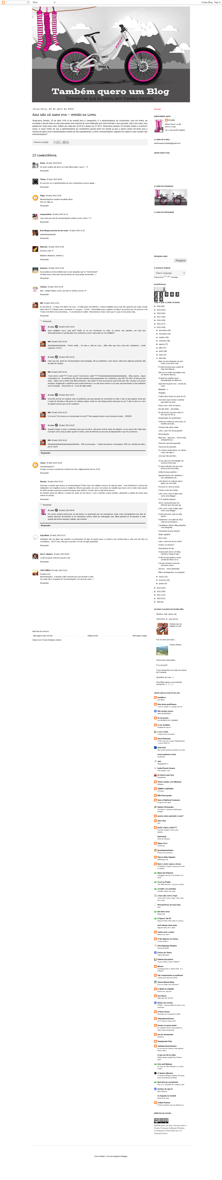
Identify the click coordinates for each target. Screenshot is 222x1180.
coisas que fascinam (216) (167, 978)
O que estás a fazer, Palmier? (168, 962)
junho (161, 351)
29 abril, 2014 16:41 (59, 440)
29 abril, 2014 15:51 (59, 372)
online (157, 109)
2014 (159, 327)
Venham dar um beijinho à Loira (176, 625)
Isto (158, 823)
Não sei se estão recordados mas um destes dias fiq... (171, 373)
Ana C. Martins (46, 554)
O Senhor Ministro (165, 1073)
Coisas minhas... (176, 645)
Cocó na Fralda (163, 882)
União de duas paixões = (168, 472)
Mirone (160, 966)
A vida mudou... (163, 941)
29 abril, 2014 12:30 (56, 268)
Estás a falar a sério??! (167, 828)
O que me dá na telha (166, 1055)
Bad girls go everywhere (167, 1082)
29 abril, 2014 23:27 (57, 535)
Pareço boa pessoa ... (165, 853)
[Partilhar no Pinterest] (67, 142)
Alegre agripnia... (165, 534)
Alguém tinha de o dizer (166, 927)
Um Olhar (160, 700)
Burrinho (160, 1037)
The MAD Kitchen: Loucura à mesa (170, 884)
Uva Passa (161, 996)
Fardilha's (161, 697)
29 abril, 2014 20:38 (54, 463)
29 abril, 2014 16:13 (59, 412)
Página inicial (93, 636)
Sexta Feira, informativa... (166, 660)
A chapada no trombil (166, 1096)
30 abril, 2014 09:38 (61, 554)
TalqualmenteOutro (165, 1019)
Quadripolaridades (165, 850)
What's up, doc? (163, 934)
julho (161, 348)
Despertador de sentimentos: (169, 418)
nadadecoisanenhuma (166, 1046)
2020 (159, 306)
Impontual (161, 836)
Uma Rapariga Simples (167, 946)
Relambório (161, 777)
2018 (159, 313)
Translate (174, 277)
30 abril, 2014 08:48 (66, 510)
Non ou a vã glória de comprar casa (170, 1084)
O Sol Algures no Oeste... (168, 939)
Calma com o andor (165, 932)
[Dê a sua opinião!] (58, 142)
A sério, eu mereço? (166, 545)
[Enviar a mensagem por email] (55, 142)
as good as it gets (164, 802)
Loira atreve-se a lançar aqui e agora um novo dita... (170, 482)
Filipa (42, 196)
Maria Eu (43, 247)
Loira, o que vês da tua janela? (170, 431)
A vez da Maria (163, 725)
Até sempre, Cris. (163, 770)
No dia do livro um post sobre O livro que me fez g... (170, 413)
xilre (159, 761)
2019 (159, 310)
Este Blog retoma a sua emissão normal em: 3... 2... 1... (169, 683)
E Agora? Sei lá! (164, 918)
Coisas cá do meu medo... (168, 490)
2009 (159, 602)
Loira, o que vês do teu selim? (170, 541)
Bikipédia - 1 (163, 389)
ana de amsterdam (165, 1034)
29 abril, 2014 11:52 (77, 231)
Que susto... (163, 538)
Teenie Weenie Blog (165, 982)
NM (41, 303)
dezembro (163, 330)
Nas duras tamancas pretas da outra (171, 750)
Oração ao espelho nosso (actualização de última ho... (170, 379)
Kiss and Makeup (164, 1064)
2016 (159, 320)
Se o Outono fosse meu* (166, 1021)
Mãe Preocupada (164, 795)
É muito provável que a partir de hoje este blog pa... (170, 368)
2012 (159, 591)
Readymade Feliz (164, 1041)
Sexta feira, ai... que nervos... (167, 619)
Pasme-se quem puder (167, 1025)
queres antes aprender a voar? (170, 816)
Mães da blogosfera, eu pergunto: (171, 572)
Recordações (163, 434)
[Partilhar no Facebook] (64, 142)
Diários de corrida (165, 1003)
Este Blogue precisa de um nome (54, 231)
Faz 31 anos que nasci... (166, 640)
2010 (159, 598)
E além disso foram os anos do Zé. (172, 396)
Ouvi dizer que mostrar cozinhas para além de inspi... (171, 401)
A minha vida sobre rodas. (168, 427)
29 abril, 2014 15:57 (66, 395)
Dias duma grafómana (166, 704)
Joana (42, 463)
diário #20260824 (164, 713)
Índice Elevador (163, 955)
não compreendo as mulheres (170, 975)
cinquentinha (46, 214)
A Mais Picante (163, 1103)
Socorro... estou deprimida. (169, 569)
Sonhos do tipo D (165, 1089)
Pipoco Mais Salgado (166, 857)
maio (161, 355)
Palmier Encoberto (165, 959)
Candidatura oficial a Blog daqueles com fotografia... (172, 526)
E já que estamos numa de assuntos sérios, (168, 564)
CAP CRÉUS (45, 570)
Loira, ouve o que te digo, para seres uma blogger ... (170, 495)
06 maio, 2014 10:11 (59, 570)
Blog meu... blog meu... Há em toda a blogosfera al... (172, 439)
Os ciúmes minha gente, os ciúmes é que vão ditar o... (172, 451)
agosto (162, 344)
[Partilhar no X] (61, 142)
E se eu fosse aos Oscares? (168, 984)
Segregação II (162, 764)
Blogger (124, 1156)
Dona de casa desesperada (169, 443)
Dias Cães (161, 821)
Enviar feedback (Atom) (52, 640)
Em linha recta (163, 912)
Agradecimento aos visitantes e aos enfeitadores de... (170, 476)
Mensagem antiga (140, 636)
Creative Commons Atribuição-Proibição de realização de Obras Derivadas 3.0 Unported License (169, 1130)
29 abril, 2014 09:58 (54, 179)
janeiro (162, 583)
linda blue (161, 748)
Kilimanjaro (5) (162, 859)
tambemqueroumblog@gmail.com (167, 143)
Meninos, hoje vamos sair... (167, 614)
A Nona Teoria (163, 1012)
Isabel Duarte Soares (166, 768)
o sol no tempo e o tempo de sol (169, 707)
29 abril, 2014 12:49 (55, 287)
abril (161, 358)
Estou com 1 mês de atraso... (170, 405)
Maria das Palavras (165, 873)
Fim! (159, 907)
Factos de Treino (164, 953)
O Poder (160, 791)
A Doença (161, 846)
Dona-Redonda (163, 739)
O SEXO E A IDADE (165, 989)
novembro (163, 334)
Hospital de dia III (164, 727)
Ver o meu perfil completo (175, 130)
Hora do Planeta (163, 839)
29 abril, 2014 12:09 (56, 247)
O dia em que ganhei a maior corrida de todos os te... (169, 559)
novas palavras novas (166, 754)
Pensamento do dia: (166, 548)
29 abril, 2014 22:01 (55, 482)
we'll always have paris (167, 925)
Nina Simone (162, 1091)
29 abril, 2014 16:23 (66, 425)
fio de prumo (163, 718)
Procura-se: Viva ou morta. (169, 487)
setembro (163, 341)
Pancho (43, 482)
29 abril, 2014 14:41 (51, 303)
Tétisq (43, 179)
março (161, 577)
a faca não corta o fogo (167, 896)
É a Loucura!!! (161, 665)
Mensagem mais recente (43, 636)
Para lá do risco (163, 1098)
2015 (159, 324)
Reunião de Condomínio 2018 (168, 1014)
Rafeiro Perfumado (165, 807)
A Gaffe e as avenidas (166, 889)
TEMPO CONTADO (165, 789)
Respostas (47, 321)
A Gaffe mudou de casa (166, 891)
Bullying (160, 784)
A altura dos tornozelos (166, 734)
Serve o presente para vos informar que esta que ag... (170, 504)
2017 (159, 317)
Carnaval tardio (163, 948)
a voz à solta (162, 732)
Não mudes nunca (165, 711)
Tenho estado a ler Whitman (169, 782)
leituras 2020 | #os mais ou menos (170, 921)
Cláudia (43, 287)
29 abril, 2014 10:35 (53, 196)
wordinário (161, 757)
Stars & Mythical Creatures (168, 800)
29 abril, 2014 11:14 (60, 214)
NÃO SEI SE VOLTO (165, 998)
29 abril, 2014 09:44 (54, 163)
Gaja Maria (44, 535)
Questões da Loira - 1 (165, 677)
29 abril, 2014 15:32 (66, 357)
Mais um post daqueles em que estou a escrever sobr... (170, 362)
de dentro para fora (165, 775)
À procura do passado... (167, 447)
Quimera (43, 268)
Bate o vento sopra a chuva (169, 864)
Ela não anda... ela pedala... (169, 409)
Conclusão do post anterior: (169, 531)
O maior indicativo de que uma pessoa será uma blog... (170, 467)
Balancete (161, 914)
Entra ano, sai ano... (165, 991)
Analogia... (162, 393)
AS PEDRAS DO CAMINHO (167, 720)
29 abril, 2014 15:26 (59, 342)
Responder (44, 171)
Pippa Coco (162, 843)
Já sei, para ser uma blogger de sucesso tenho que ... (170, 462)
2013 (159, 588)
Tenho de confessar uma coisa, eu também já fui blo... (172, 423)
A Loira (51, 327)
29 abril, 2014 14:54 (66, 327)
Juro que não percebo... (167, 456)
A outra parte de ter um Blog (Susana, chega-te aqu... (169, 553)
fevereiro (162, 580)
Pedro (42, 163)
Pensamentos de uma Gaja (168, 905)
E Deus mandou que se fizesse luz (170, 1105)
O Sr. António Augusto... (167, 499)
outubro (162, 337)
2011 (159, 595)
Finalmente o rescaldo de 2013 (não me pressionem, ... (170, 521)
